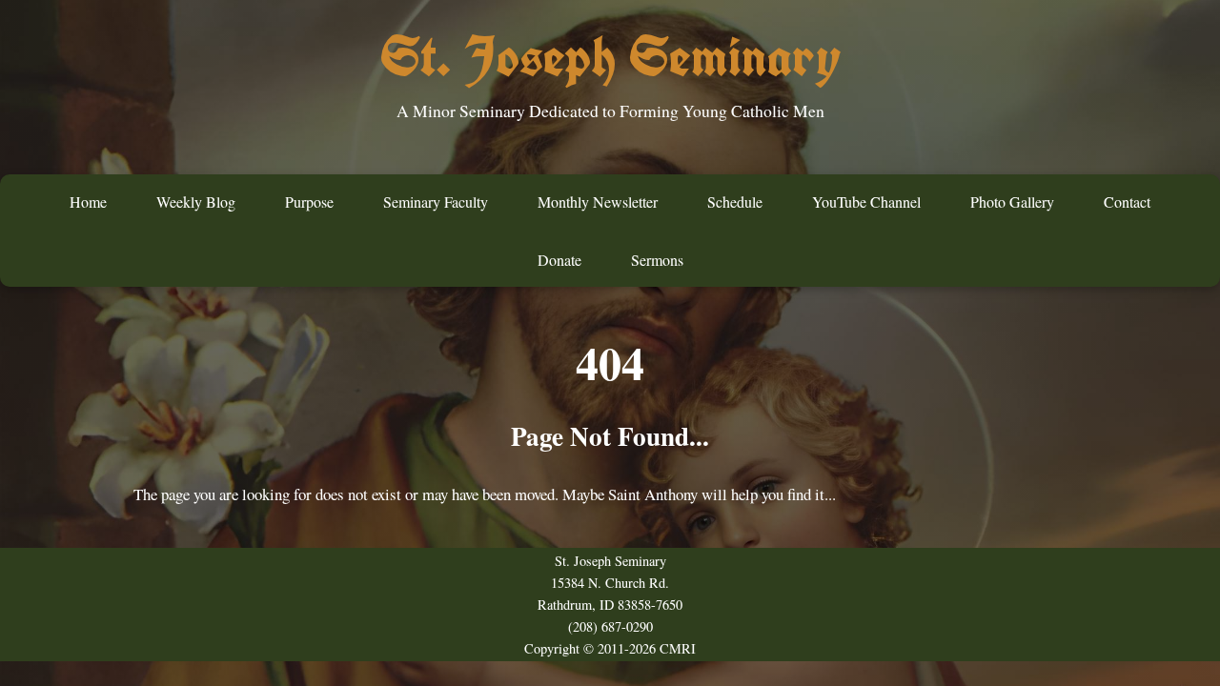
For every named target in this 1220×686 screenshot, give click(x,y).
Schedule (734, 202)
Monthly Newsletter (598, 202)
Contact (1127, 202)
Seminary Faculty (435, 202)
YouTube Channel (866, 202)
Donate (559, 260)
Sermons (657, 260)
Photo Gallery (1012, 202)
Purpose (309, 202)
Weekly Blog (195, 202)
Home (88, 202)
